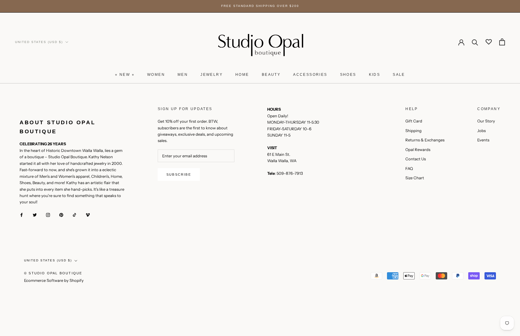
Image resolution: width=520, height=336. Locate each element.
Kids (374, 74)
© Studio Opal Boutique (53, 273)
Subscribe (178, 174)
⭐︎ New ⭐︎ (125, 74)
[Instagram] (48, 214)
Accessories (310, 74)
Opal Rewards (417, 149)
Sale (399, 74)
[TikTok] (74, 214)
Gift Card (413, 121)
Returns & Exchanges (424, 139)
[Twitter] (35, 214)
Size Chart (414, 177)
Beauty (271, 74)
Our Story (486, 121)
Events (483, 139)
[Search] (475, 42)
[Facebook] (21, 214)
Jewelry (211, 74)
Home (242, 74)
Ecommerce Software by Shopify (54, 280)
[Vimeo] (88, 214)
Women (156, 74)
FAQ (409, 168)
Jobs (481, 130)
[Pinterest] (61, 214)
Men (183, 74)
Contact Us (415, 158)
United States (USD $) (39, 42)
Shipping (413, 130)
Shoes (348, 74)
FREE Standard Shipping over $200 (260, 6)
